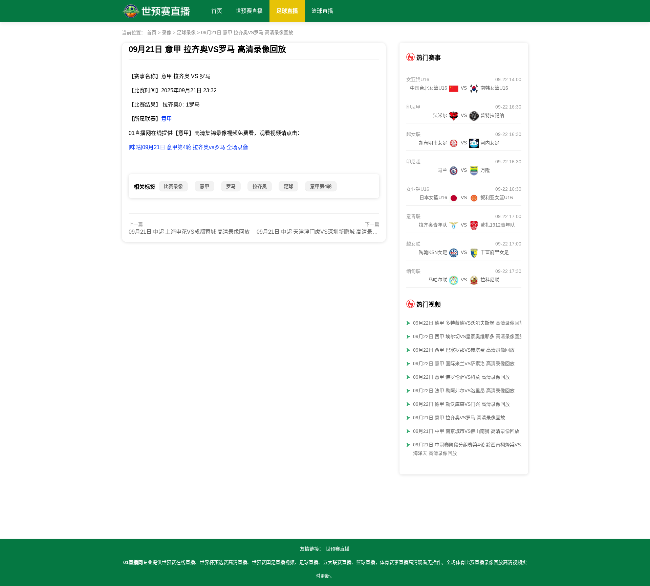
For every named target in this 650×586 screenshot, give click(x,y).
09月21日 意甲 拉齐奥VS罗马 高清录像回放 (247, 32)
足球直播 (287, 11)
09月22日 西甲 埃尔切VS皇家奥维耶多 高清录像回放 (468, 336)
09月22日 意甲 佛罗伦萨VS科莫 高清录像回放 (461, 377)
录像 (166, 32)
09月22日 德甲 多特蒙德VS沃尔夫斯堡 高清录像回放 (468, 323)
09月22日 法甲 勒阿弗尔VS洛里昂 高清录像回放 (464, 390)
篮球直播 (322, 11)
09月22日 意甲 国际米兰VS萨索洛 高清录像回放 (464, 363)
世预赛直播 (249, 11)
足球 (288, 186)
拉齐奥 (260, 186)
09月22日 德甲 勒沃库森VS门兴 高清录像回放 (461, 404)
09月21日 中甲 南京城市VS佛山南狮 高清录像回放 (466, 431)
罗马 (231, 186)
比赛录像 (173, 186)
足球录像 (186, 32)
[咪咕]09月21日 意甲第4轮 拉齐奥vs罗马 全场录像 (188, 147)
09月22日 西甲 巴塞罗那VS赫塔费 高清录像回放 (464, 350)
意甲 (166, 119)
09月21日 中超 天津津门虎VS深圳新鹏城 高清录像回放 (323, 232)
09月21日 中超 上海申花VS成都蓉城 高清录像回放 (189, 232)
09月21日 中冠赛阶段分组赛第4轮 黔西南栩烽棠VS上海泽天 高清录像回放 (469, 449)
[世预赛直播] (156, 9)
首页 (216, 11)
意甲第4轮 (321, 186)
